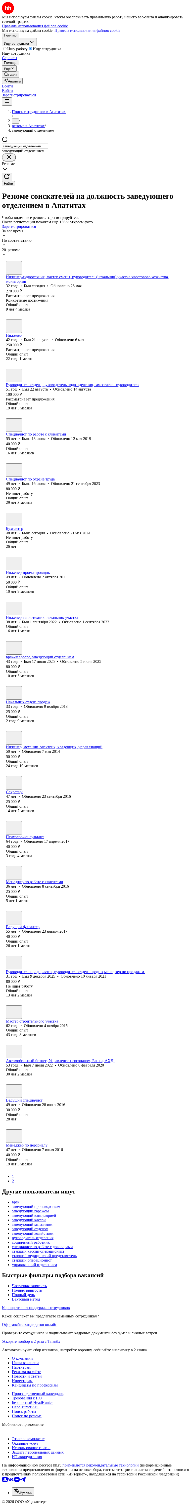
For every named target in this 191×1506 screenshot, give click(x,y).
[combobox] (25, 146)
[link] (10, 75)
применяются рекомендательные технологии (100, 1465)
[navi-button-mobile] (7, 101)
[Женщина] (14, 425)
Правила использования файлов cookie (87, 30)
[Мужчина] (14, 268)
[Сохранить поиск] (7, 177)
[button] (7, 86)
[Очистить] (9, 157)
